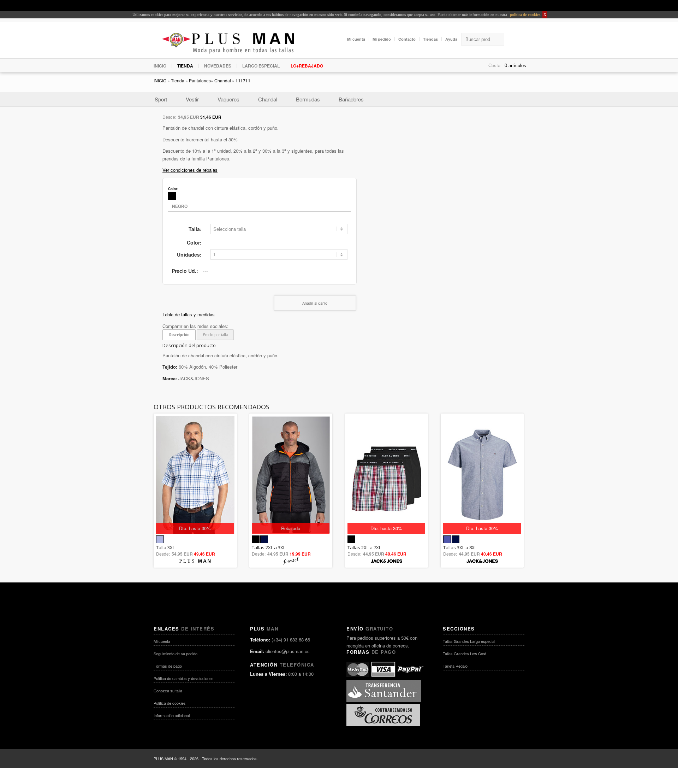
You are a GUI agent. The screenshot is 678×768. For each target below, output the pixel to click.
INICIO (160, 66)
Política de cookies (170, 703)
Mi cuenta (356, 39)
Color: (194, 242)
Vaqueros (228, 99)
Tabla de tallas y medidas (188, 314)
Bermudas (308, 99)
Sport (161, 99)
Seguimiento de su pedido (175, 653)
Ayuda (451, 39)
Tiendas (430, 39)
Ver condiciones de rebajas (190, 169)
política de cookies (524, 14)
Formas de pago (168, 666)
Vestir (192, 99)
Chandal (222, 80)
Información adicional (172, 715)
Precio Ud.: (185, 270)
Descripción (179, 334)
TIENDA (185, 66)
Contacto (407, 39)
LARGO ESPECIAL (261, 66)
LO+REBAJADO (307, 66)
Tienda (177, 80)
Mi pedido (382, 39)
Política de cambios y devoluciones (184, 678)
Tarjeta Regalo (455, 666)
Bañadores (351, 99)
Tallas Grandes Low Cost (464, 653)
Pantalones (200, 80)
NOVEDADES (217, 66)
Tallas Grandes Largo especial (469, 641)
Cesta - (495, 65)
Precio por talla (215, 334)
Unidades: (189, 254)
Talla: (195, 229)
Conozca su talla (168, 690)
